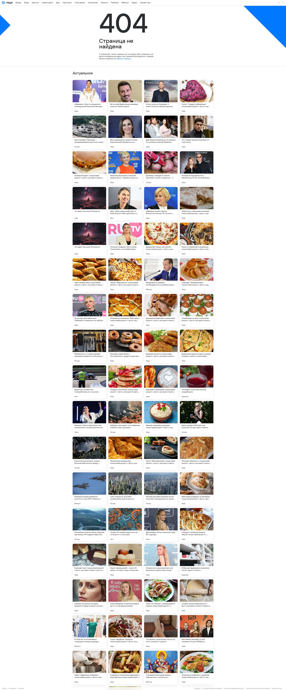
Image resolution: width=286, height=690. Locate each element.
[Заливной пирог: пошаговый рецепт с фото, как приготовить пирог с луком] (89, 168)
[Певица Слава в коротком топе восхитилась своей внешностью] (89, 417)
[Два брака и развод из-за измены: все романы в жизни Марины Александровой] (161, 132)
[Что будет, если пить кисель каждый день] (196, 382)
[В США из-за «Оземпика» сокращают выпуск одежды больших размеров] (89, 632)
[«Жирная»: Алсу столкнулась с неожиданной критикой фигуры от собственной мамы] (89, 96)
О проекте (197, 688)
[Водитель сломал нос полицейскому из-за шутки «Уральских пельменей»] (89, 382)
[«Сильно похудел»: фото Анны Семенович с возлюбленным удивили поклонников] (125, 239)
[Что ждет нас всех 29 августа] (89, 203)
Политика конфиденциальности (234, 688)
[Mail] (3, 2)
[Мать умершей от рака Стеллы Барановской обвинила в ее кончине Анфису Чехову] (125, 132)
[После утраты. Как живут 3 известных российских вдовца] (161, 96)
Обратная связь (277, 688)
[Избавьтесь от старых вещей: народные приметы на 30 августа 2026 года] (89, 346)
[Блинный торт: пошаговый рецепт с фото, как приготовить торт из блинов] (89, 560)
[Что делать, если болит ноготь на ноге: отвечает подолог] (161, 632)
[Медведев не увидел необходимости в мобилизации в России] (161, 275)
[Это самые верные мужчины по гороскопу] (196, 132)
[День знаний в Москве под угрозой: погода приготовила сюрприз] (196, 417)
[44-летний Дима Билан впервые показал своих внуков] (125, 96)
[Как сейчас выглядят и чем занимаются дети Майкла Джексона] (196, 632)
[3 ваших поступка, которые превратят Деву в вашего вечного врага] (89, 596)
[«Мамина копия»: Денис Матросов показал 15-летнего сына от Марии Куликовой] (161, 203)
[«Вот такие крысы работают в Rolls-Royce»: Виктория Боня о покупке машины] (125, 203)
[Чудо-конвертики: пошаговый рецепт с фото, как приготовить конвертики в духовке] (89, 275)
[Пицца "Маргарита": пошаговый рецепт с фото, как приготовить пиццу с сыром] (125, 275)
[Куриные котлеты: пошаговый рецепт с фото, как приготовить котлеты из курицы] (161, 346)
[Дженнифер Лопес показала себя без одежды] (161, 524)
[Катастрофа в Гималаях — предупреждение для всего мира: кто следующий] (89, 132)
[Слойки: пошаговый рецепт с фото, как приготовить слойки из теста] (196, 596)
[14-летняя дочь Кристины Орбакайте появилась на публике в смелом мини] (89, 310)
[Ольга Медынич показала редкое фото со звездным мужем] (125, 596)
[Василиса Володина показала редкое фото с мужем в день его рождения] (125, 168)
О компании (12, 688)
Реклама (21, 688)
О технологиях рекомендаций (212, 688)
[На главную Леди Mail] (9, 2)
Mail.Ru (4, 688)
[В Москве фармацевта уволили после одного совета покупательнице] (196, 560)
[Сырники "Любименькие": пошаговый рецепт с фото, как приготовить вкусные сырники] (196, 275)
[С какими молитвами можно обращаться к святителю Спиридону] (161, 667)
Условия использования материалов (258, 688)
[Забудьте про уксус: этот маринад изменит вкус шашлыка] (125, 417)
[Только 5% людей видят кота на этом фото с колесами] (125, 524)
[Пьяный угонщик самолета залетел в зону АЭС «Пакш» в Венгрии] (89, 489)
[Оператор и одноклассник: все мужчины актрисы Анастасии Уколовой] (161, 560)
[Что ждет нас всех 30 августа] (89, 239)
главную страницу (123, 59)
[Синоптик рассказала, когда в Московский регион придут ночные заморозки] (89, 453)
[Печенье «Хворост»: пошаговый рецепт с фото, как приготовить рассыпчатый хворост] (196, 453)
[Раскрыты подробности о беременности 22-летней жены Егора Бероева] (196, 168)
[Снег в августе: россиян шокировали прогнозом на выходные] (125, 489)
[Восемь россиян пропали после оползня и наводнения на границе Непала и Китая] (161, 489)
